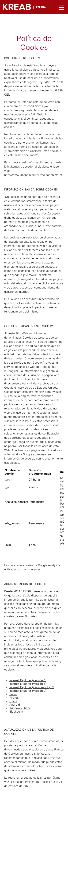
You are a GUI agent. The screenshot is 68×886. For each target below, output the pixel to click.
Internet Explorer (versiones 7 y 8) (31, 687)
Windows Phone (20, 708)
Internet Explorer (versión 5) (27, 680)
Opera (13, 701)
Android (14, 704)
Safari (13, 694)
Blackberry (16, 711)
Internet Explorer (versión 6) (27, 683)
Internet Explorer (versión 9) (27, 690)
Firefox (14, 697)
